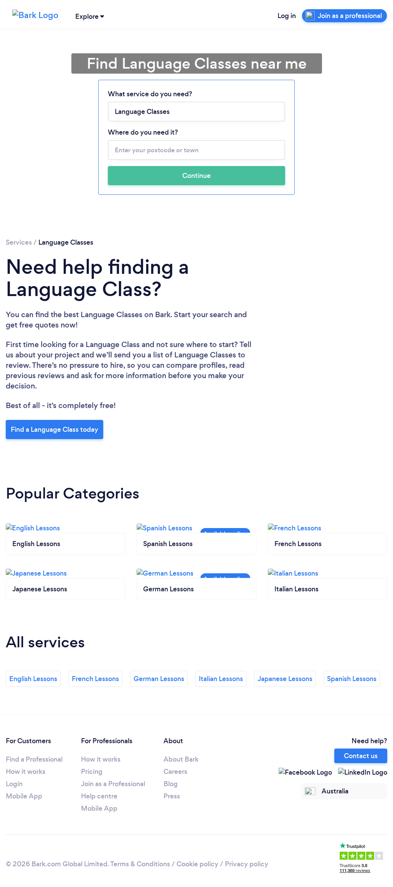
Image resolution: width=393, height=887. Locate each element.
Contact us (361, 755)
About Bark (180, 759)
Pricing (91, 771)
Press (171, 796)
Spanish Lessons (351, 678)
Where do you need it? (143, 132)
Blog (170, 783)
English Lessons (33, 678)
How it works (25, 771)
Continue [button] (196, 175)
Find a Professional (34, 759)
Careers (175, 771)
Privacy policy (246, 864)
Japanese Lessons (285, 678)
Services (19, 242)
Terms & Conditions (140, 864)
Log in (286, 15)
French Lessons (95, 678)
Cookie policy (197, 864)
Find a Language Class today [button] (54, 429)
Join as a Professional (113, 783)
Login (14, 783)
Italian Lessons (221, 678)
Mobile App (24, 796)
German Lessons (159, 678)
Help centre (99, 796)
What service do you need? (150, 94)
